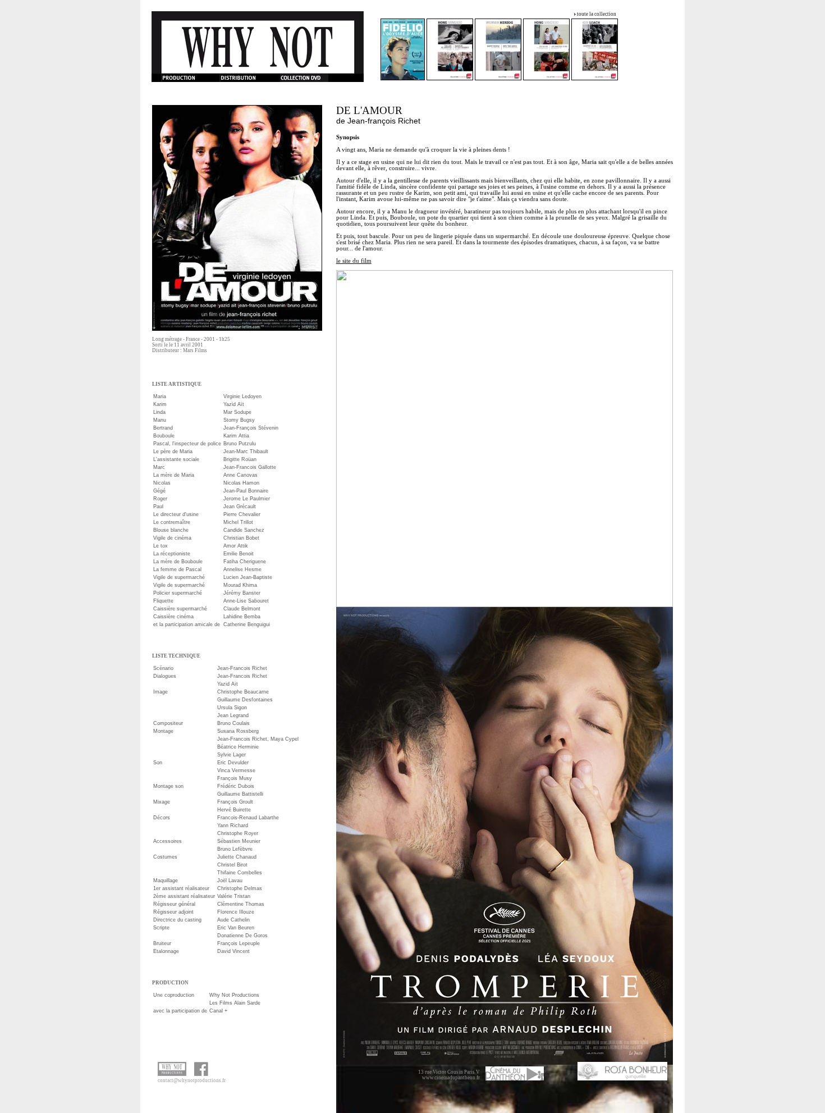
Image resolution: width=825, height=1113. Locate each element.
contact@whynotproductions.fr (192, 1080)
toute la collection (596, 14)
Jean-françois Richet (383, 120)
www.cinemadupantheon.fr (451, 1077)
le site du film (354, 261)
